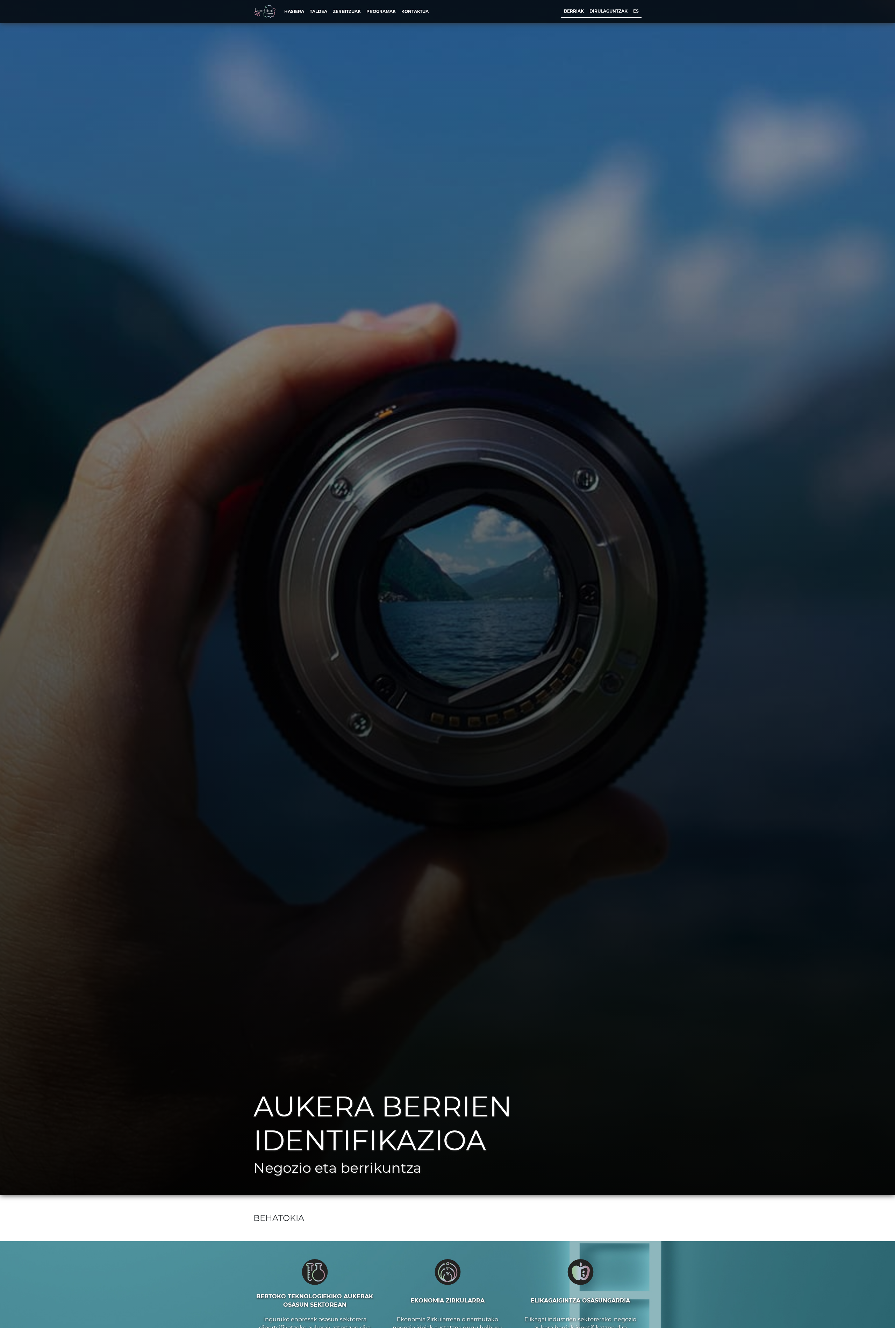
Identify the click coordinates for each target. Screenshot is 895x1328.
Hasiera (294, 11)
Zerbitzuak (347, 11)
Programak (381, 11)
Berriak (574, 11)
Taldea (318, 11)
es (636, 11)
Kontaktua (415, 11)
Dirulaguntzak (608, 11)
